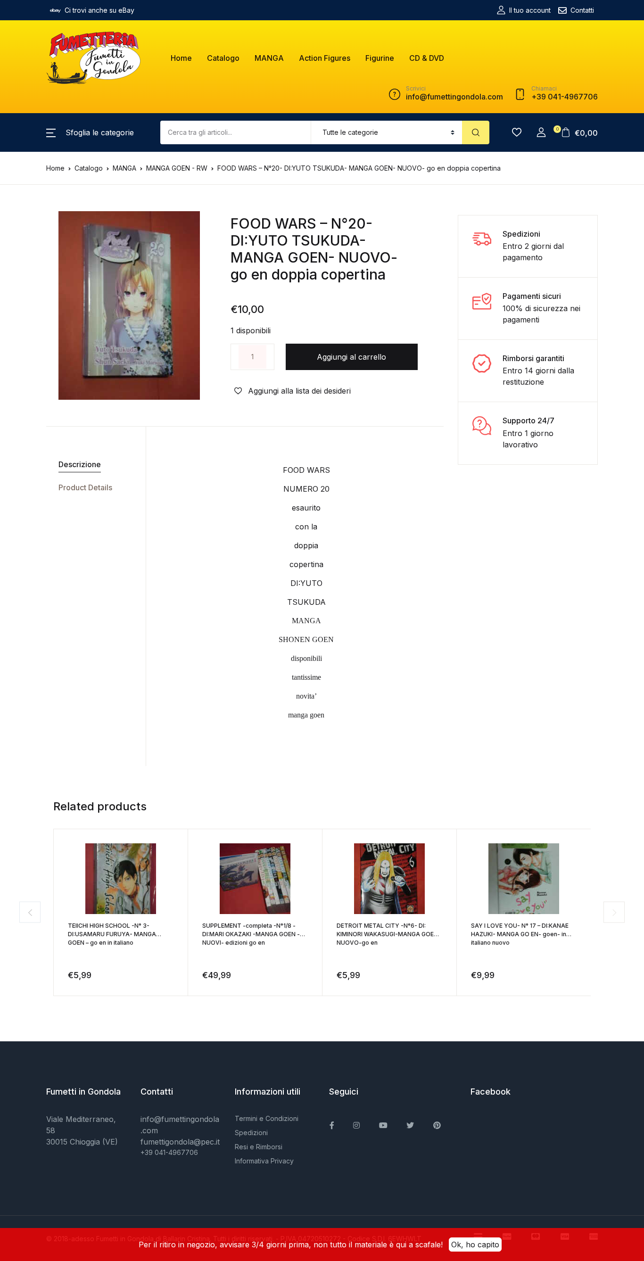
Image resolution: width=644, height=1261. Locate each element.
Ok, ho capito (475, 1244)
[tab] (92, 464)
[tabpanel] (129, 305)
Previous (30, 912)
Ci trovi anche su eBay (99, 10)
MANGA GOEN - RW (176, 168)
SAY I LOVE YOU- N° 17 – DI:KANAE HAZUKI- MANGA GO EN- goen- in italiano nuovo (520, 934)
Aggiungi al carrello (351, 357)
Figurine (379, 58)
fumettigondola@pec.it (180, 1141)
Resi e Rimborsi (258, 1147)
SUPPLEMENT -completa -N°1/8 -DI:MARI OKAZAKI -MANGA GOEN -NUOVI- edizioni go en (251, 934)
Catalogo (223, 58)
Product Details (85, 487)
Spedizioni (251, 1133)
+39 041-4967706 (169, 1152)
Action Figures (324, 58)
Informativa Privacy (264, 1161)
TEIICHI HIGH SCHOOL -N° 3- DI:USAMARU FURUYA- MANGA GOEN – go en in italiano (112, 934)
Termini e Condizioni (266, 1118)
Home (181, 58)
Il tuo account (530, 10)
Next (614, 912)
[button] (90, 132)
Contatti (582, 10)
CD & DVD (426, 58)
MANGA (269, 58)
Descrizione (79, 464)
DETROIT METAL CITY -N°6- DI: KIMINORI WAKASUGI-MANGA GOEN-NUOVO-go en (389, 934)
